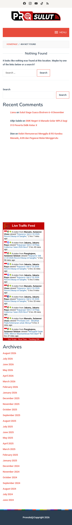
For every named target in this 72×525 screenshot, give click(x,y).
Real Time (22, 339)
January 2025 (10, 460)
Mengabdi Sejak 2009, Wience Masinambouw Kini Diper (23, 332)
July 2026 (8, 358)
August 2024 (9, 488)
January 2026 (10, 392)
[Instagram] (30, 4)
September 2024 (11, 483)
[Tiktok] (41, 4)
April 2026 (8, 375)
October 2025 (10, 409)
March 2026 (9, 381)
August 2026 (9, 353)
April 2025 (8, 443)
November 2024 (11, 471)
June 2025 (8, 432)
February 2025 (10, 454)
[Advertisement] (36, 183)
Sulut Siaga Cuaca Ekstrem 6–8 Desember (42, 112)
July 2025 (8, 426)
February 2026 (10, 387)
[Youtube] (36, 4)
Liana (13, 112)
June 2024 (8, 500)
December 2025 (11, 398)
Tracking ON (34, 339)
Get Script (12, 339)
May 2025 (8, 437)
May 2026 (8, 370)
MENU (62, 32)
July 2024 (8, 494)
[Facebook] (24, 4)
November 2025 (11, 404)
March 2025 (9, 449)
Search (6, 89)
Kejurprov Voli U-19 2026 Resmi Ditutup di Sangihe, (22, 235)
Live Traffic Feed (23, 225)
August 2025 (9, 421)
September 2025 (11, 415)
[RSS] (47, 4)
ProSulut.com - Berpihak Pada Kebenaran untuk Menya (21, 322)
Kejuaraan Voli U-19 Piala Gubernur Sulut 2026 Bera (21, 246)
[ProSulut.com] (36, 15)
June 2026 (8, 364)
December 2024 (11, 466)
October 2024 (10, 477)
